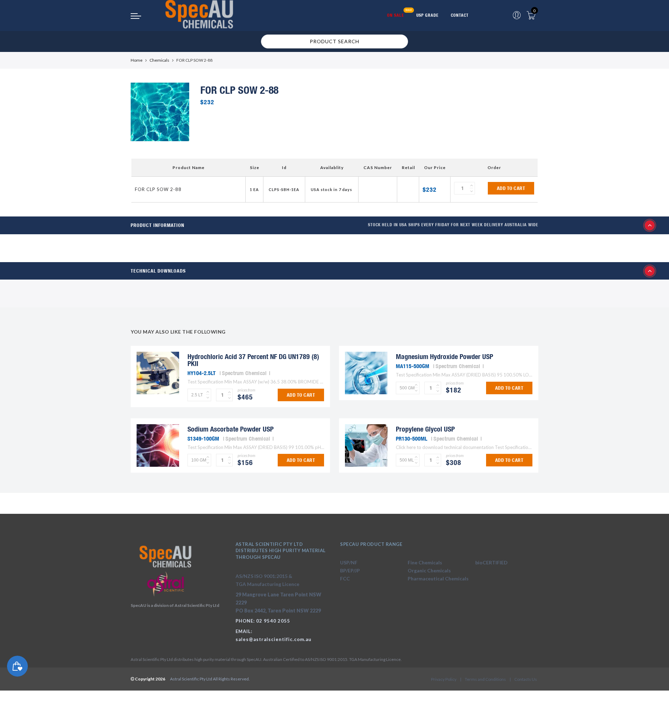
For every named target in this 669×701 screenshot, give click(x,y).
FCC (345, 578)
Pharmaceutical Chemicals (438, 578)
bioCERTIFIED (491, 562)
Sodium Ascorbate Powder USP (230, 429)
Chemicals (159, 60)
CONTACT (460, 15)
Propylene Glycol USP (425, 429)
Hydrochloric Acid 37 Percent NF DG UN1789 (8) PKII (253, 360)
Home (137, 60)
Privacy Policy (443, 679)
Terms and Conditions (485, 679)
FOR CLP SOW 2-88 (158, 189)
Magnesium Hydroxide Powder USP (444, 356)
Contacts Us (525, 679)
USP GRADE (427, 15)
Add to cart (511, 188)
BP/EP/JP (350, 570)
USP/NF (348, 562)
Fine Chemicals (425, 562)
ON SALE (395, 15)
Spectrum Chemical (244, 372)
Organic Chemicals (429, 570)
